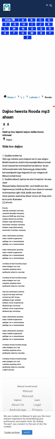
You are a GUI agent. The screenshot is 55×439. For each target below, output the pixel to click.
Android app (18, 410)
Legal (37, 404)
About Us (18, 404)
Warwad (27, 396)
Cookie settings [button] (12, 432)
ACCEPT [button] (27, 432)
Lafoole (33, 97)
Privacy (37, 410)
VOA (10, 20)
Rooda (14, 287)
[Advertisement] (27, 67)
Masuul (28, 391)
